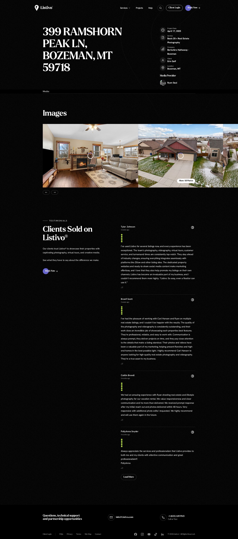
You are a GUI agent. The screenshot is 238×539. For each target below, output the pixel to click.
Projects (139, 7)
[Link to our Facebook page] (135, 534)
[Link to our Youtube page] (149, 534)
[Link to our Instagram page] (142, 534)
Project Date (172, 28)
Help (150, 7)
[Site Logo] (44, 8)
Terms (78, 534)
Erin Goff (171, 61)
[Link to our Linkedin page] (162, 534)
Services (123, 7)
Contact (98, 534)
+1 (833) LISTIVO (176, 517)
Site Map (88, 534)
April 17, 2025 (174, 29)
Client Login (47, 534)
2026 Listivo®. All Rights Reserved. (181, 534)
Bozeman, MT (174, 68)
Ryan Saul (172, 82)
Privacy (70, 534)
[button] (174, 8)
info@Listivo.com (124, 517)
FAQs (61, 534)
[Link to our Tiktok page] (155, 534)
